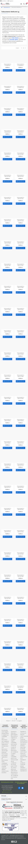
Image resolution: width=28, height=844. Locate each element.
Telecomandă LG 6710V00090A (7, 109)
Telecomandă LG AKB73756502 (7, 420)
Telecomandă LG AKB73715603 (7, 287)
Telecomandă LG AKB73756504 (20, 420)
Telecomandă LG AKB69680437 (20, 131)
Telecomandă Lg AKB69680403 (7, 131)
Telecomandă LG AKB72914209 (7, 176)
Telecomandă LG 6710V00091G (20, 109)
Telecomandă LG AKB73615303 (20, 242)
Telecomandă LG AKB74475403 (20, 553)
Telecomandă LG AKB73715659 (20, 353)
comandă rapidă (13, 39)
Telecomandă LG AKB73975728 (7, 464)
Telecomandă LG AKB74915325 (7, 620)
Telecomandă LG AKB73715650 (7, 353)
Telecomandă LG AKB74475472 (7, 575)
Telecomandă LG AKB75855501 (20, 686)
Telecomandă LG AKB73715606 (20, 287)
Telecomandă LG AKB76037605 (7, 709)
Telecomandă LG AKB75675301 (20, 664)
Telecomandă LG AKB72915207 (20, 198)
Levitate (9, 820)
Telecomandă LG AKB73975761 (7, 509)
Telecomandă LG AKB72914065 (20, 153)
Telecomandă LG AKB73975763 (20, 509)
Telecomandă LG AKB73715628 (7, 331)
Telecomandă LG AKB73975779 (7, 531)
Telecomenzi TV (7, 7)
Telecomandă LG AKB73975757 (7, 487)
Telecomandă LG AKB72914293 (7, 198)
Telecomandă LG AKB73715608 (7, 309)
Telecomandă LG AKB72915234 (7, 220)
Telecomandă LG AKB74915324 (20, 598)
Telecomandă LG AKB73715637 (20, 331)
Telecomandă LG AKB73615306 (7, 265)
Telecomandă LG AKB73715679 (7, 376)
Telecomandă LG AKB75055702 (20, 642)
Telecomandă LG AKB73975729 (20, 464)
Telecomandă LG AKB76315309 (20, 709)
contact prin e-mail (7, 792)
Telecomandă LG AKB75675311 (7, 686)
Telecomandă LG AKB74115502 (20, 531)
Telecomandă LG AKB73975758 (20, 487)
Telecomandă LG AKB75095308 (7, 664)
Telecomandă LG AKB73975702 (20, 442)
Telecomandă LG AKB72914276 (20, 176)
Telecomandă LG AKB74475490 (7, 598)
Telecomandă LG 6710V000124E (20, 87)
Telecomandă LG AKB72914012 (7, 153)
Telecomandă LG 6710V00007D (20, 65)
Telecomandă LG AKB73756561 (7, 442)
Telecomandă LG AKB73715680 (20, 376)
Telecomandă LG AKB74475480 (20, 575)
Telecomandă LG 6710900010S (7, 65)
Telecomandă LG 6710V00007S (7, 87)
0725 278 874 (7, 790)
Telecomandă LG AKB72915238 (20, 220)
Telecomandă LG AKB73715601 (20, 265)
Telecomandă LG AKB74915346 (20, 620)
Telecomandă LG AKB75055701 (7, 642)
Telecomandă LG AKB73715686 (7, 398)
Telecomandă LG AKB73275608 (7, 242)
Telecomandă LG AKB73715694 (20, 398)
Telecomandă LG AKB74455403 (7, 553)
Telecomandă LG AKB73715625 (20, 309)
